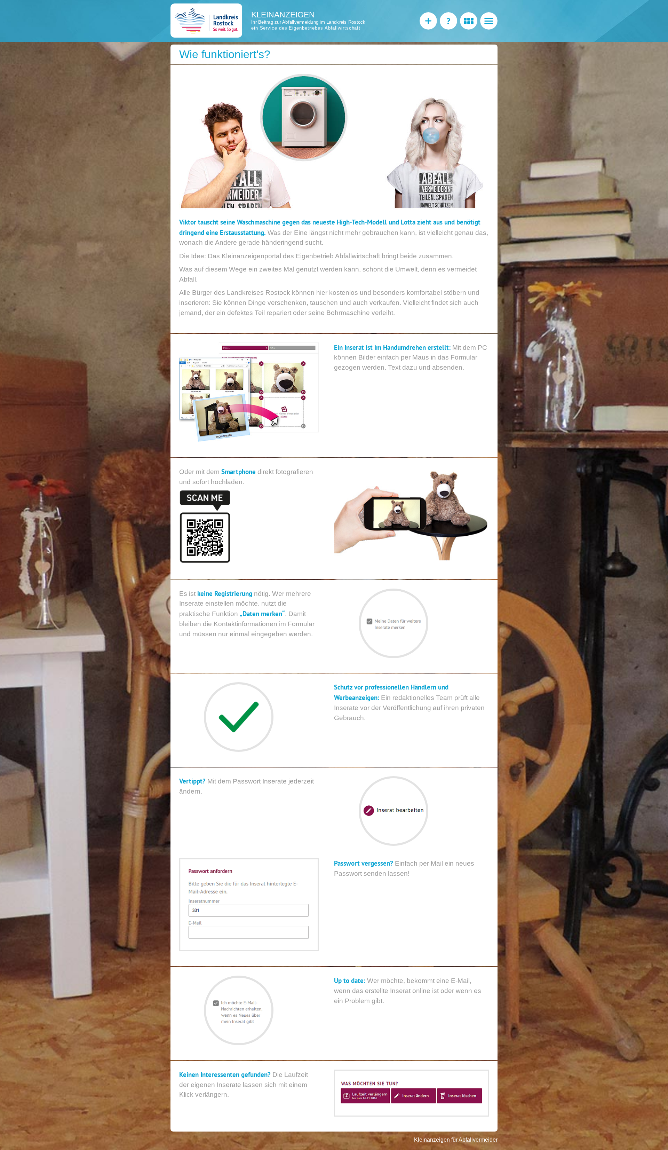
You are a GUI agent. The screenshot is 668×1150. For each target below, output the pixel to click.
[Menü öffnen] (489, 21)
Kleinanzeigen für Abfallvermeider (456, 1140)
